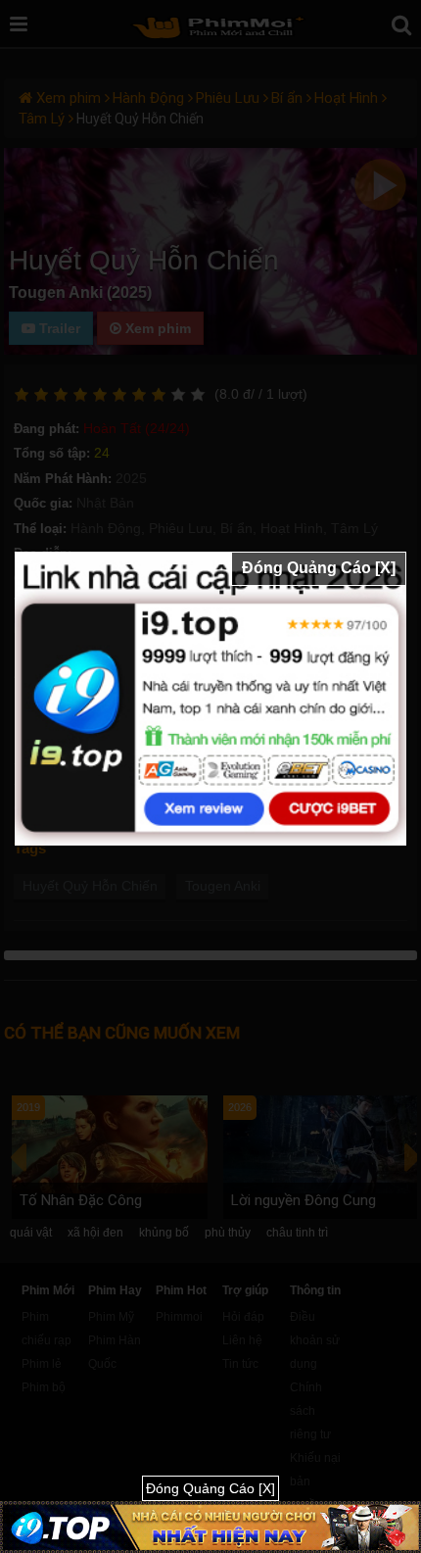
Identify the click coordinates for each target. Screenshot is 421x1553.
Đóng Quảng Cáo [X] (319, 567)
